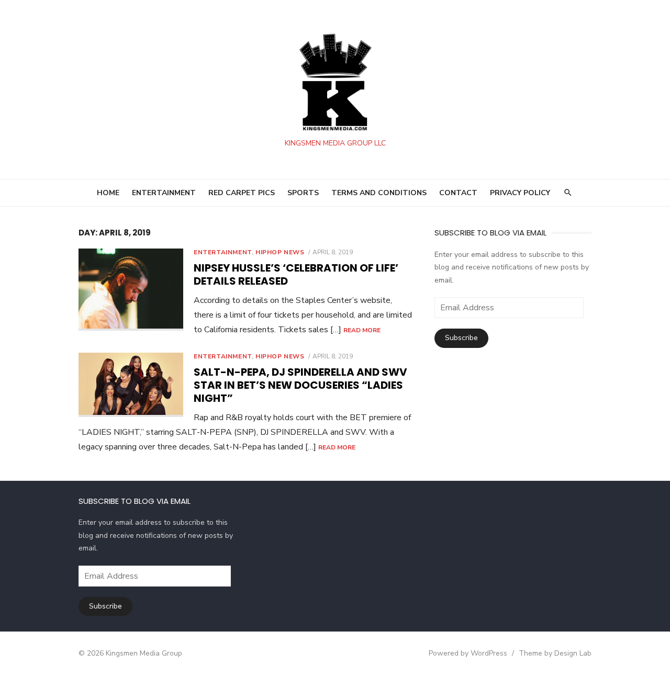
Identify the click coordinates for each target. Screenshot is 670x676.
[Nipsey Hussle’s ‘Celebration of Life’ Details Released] (131, 290)
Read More (362, 330)
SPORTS (303, 193)
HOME (108, 193)
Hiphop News (280, 252)
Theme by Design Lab (555, 653)
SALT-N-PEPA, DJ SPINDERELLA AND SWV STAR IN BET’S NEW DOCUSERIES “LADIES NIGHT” (300, 385)
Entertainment (223, 252)
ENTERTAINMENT (164, 193)
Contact (458, 193)
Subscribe (461, 338)
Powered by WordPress (468, 653)
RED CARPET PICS (241, 193)
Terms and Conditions (379, 193)
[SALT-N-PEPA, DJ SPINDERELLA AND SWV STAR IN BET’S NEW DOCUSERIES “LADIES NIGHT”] (131, 385)
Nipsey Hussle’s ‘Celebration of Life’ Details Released (296, 274)
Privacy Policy (520, 193)
